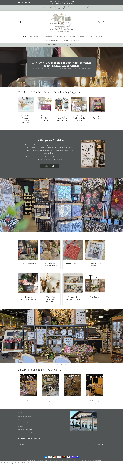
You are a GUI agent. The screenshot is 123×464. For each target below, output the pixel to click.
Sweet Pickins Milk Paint (79, 118)
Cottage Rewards (23, 423)
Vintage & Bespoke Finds (71, 298)
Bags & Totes (71, 263)
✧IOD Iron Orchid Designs (44, 118)
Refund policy (48, 460)
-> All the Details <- (49, 166)
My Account (21, 419)
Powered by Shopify (38, 460)
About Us (21, 413)
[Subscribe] (51, 444)
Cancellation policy (97, 460)
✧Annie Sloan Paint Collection (61, 118)
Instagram (49, 401)
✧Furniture (93, 297)
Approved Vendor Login (25, 429)
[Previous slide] (55, 234)
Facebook (27, 401)
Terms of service (66, 460)
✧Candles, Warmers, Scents (28, 298)
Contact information (86, 460)
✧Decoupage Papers (97, 117)
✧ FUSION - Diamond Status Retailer (26, 119)
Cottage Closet (27, 263)
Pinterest (71, 401)
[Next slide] (63, 234)
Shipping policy (75, 460)
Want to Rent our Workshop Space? (28, 433)
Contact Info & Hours (24, 416)
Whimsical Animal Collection (50, 299)
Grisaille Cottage (29, 460)
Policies (20, 426)
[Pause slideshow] (68, 234)
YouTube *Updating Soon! (94, 401)
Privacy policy (56, 460)
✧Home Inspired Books (94, 264)
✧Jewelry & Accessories (50, 264)
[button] (20, 22)
